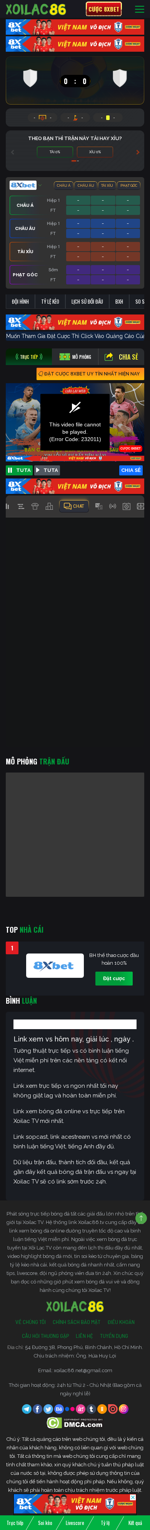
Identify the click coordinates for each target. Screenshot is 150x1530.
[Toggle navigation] (139, 9)
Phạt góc (128, 186)
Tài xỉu (107, 186)
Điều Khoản (121, 1322)
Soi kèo (45, 1523)
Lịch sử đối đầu (87, 301)
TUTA (23, 470)
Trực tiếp (15, 1523)
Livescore (75, 1523)
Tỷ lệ (105, 1523)
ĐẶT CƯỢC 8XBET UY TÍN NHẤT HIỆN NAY (92, 374)
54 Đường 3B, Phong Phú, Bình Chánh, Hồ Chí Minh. (84, 1347)
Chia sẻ (128, 357)
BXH (119, 301)
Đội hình (20, 301)
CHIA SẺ (131, 470)
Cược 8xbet (103, 9)
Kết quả (135, 1523)
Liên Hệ (84, 1336)
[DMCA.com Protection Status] (75, 1422)
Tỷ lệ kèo (50, 301)
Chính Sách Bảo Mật (76, 1322)
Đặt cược (114, 978)
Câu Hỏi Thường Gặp (45, 1336)
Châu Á (63, 186)
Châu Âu (86, 186)
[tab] (29, 356)
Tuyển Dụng (114, 1336)
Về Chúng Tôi (30, 1322)
